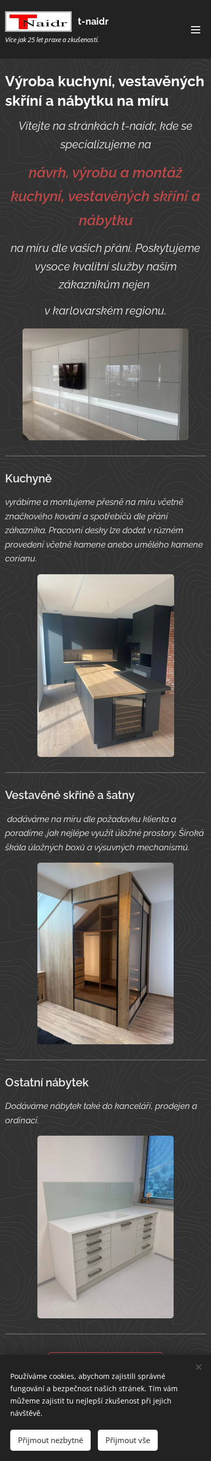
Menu (195, 29)
